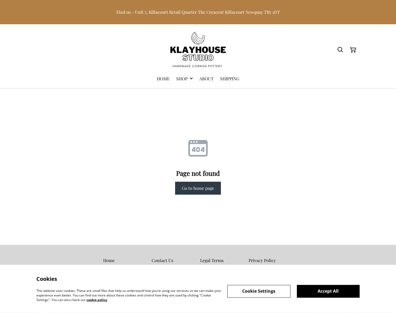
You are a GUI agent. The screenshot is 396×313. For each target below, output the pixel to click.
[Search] (340, 50)
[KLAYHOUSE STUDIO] (198, 50)
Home (109, 260)
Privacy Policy (262, 260)
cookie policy (96, 299)
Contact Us (162, 260)
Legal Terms (212, 260)
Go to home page (198, 188)
